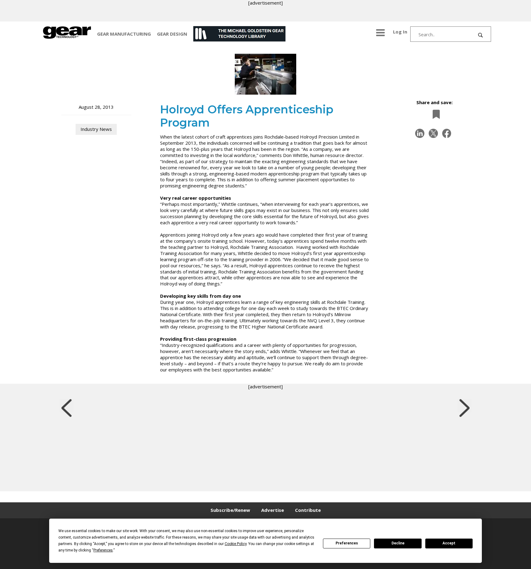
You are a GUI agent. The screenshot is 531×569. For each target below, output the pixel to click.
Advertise (272, 510)
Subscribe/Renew (230, 510)
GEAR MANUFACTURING (124, 34)
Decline (397, 543)
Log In (400, 32)
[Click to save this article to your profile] (434, 114)
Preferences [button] (103, 550)
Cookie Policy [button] (235, 544)
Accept (448, 543)
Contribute (308, 510)
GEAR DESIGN (172, 34)
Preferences (347, 543)
